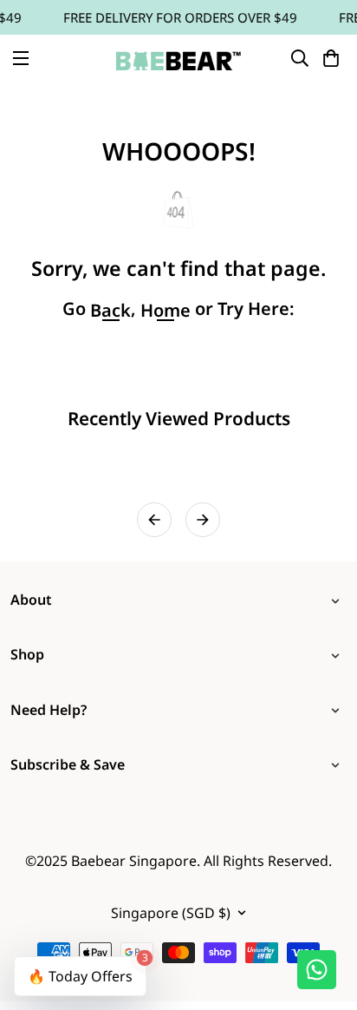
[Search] (299, 58)
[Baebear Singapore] (178, 58)
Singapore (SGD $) (170, 912)
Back (110, 310)
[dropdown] (339, 600)
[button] (331, 58)
